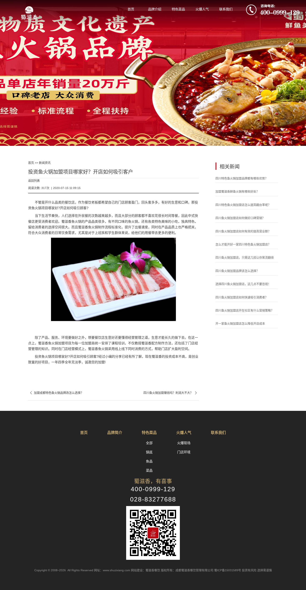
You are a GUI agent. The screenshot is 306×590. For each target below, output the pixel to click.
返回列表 (34, 180)
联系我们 (226, 9)
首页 (131, 9)
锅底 (149, 452)
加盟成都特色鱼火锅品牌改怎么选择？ (55, 393)
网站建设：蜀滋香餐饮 (145, 570)
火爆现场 (183, 443)
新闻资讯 (45, 162)
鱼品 (149, 461)
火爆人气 (202, 9)
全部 (149, 443)
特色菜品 (178, 9)
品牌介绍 (154, 9)
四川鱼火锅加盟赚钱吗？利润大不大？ (171, 393)
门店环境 (183, 452)
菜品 (149, 470)
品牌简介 (114, 433)
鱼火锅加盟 (56, 343)
